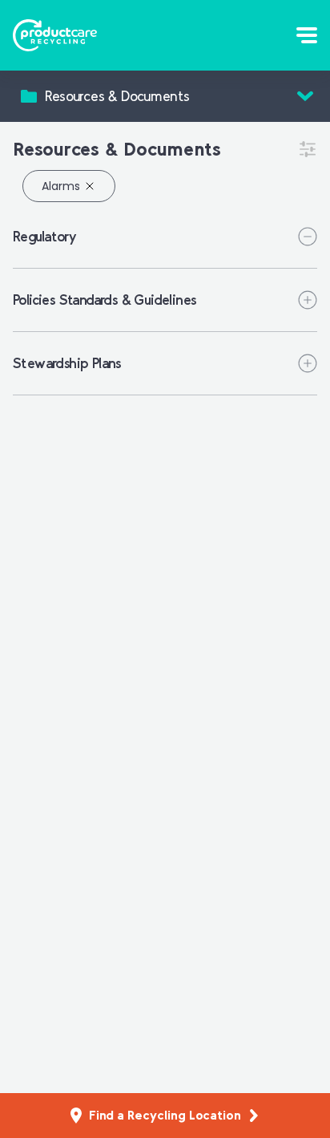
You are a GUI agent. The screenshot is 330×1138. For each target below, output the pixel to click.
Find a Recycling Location (165, 1115)
